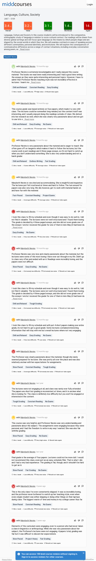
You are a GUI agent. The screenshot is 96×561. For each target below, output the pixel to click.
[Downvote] (79, 66)
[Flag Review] (82, 66)
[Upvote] (75, 66)
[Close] (83, 553)
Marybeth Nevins (10, 57)
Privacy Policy (7, 560)
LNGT (6, 19)
